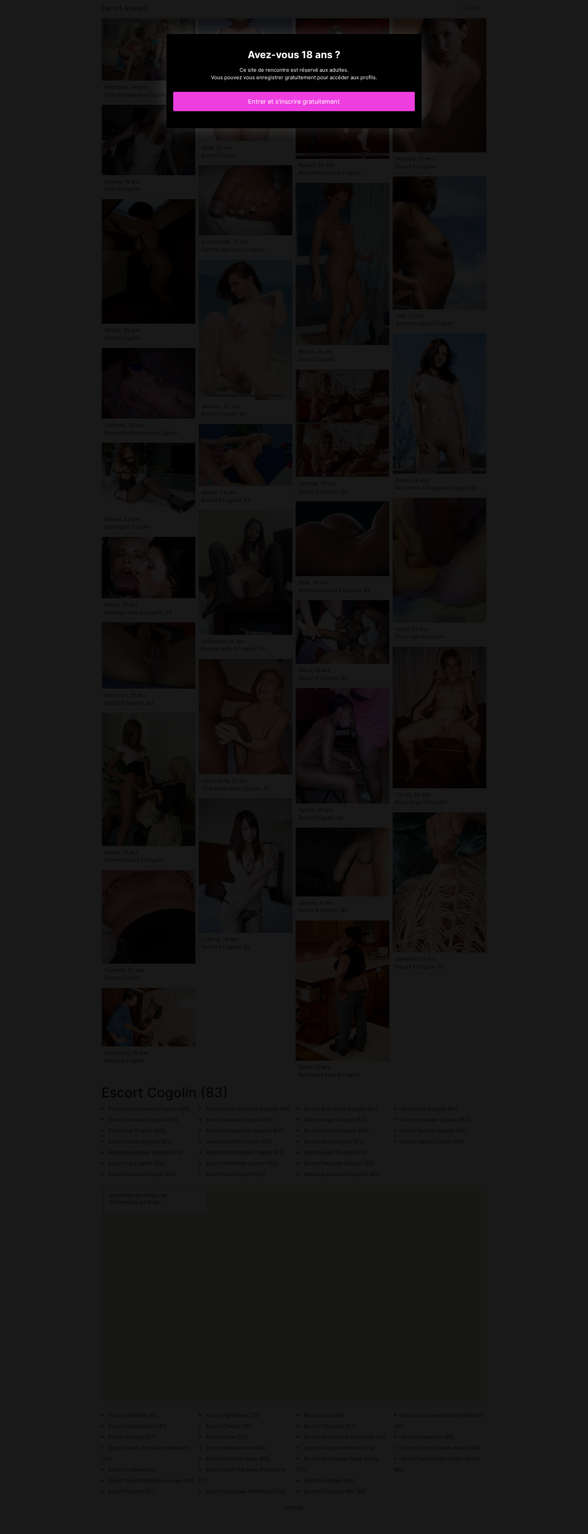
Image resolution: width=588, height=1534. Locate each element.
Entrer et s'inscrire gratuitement (294, 101)
